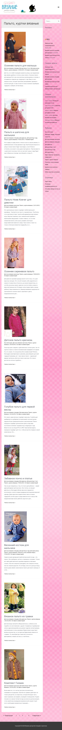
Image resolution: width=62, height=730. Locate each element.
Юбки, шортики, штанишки (52, 172)
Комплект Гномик (14, 683)
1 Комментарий (29, 139)
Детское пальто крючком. (18, 340)
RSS (48, 39)
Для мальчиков (35, 68)
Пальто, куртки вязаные (10, 70)
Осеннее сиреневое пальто (19, 271)
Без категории (8, 343)
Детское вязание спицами (11, 68)
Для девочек (22, 138)
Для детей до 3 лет (24, 68)
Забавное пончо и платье (18, 478)
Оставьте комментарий (31, 70)
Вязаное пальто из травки (18, 616)
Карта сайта (48, 181)
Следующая (36, 715)
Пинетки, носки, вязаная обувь (26, 552)
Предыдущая (8, 715)
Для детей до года (32, 138)
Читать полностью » (9, 89)
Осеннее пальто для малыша (20, 65)
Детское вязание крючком (11, 205)
